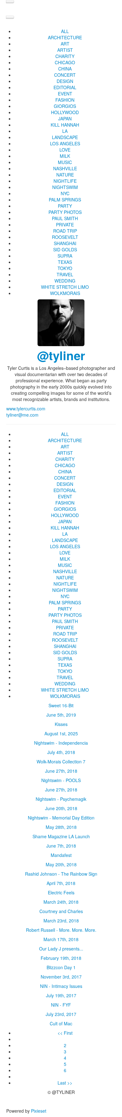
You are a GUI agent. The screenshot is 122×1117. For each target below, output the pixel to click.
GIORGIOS (65, 106)
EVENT (65, 93)
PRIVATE (65, 224)
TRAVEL (65, 274)
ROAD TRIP (65, 231)
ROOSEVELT (65, 237)
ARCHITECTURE (65, 37)
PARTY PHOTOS (65, 212)
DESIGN (65, 81)
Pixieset (38, 1111)
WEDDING (64, 281)
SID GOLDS (65, 249)
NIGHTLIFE (65, 181)
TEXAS (65, 262)
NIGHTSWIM (65, 187)
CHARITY (64, 56)
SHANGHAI (65, 243)
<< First (65, 1033)
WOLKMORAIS (65, 293)
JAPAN (65, 118)
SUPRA (65, 256)
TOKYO (65, 268)
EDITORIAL (64, 87)
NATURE (65, 175)
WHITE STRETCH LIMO (65, 287)
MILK (65, 156)
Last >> (65, 1083)
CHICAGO (65, 62)
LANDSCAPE (65, 137)
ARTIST (65, 50)
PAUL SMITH (65, 218)
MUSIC (65, 162)
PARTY (65, 206)
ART (65, 44)
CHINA (65, 68)
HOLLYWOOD (65, 112)
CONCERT (65, 75)
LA (65, 131)
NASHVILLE (65, 168)
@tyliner (61, 355)
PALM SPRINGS (65, 199)
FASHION (64, 100)
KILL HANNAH (65, 125)
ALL (65, 31)
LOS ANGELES (65, 143)
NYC (65, 193)
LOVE (64, 150)
